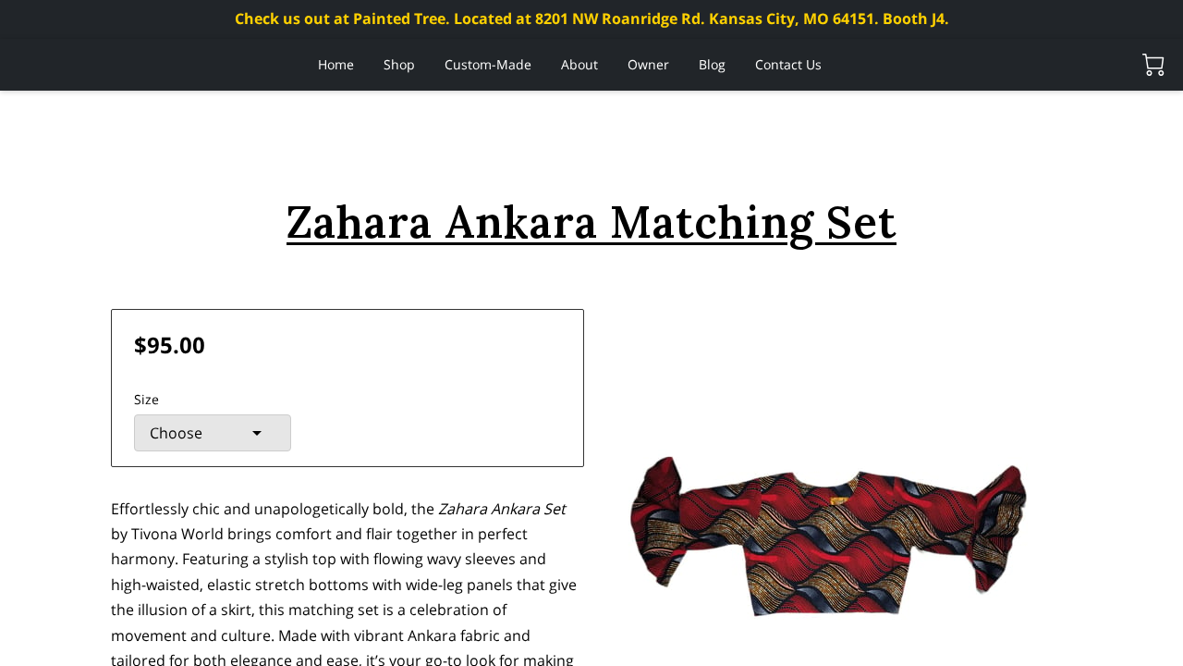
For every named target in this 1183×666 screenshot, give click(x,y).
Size (146, 399)
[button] (212, 432)
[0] (1153, 65)
